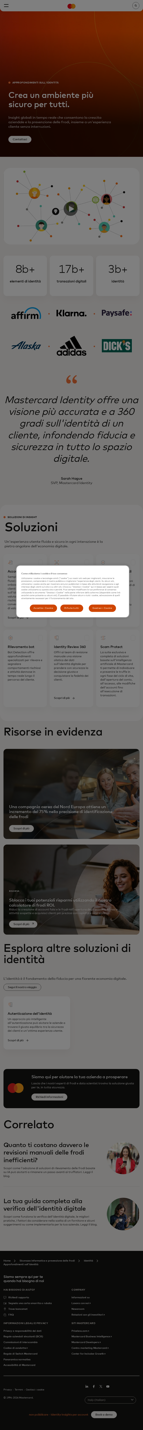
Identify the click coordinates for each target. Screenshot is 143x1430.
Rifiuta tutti (71, 608)
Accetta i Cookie (43, 608)
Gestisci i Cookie (102, 608)
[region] (72, 591)
